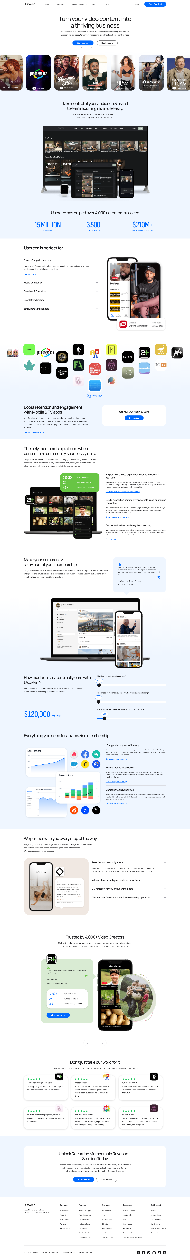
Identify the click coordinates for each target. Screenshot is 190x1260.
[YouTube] (154, 1252)
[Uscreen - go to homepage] (29, 4)
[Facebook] (143, 1252)
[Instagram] (148, 1252)
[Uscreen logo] (29, 1205)
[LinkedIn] (164, 1252)
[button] (101, 1043)
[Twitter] (138, 1252)
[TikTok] (159, 1252)
